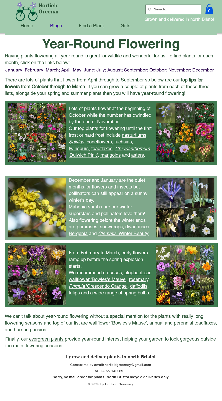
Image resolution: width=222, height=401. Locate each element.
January (13, 70)
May (77, 70)
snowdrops (111, 226)
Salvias (76, 141)
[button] (209, 9)
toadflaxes (102, 148)
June (89, 70)
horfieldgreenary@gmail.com (128, 365)
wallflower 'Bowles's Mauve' (97, 279)
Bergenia (78, 233)
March (52, 70)
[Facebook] (213, 201)
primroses (87, 226)
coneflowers (99, 141)
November (179, 70)
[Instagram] (213, 210)
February (34, 70)
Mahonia (78, 206)
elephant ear (137, 272)
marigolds (110, 155)
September (135, 70)
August (114, 70)
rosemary (138, 279)
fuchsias (123, 141)
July (100, 70)
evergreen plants (46, 339)
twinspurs (79, 148)
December (203, 70)
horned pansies (30, 329)
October (157, 70)
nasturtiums (134, 135)
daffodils (138, 286)
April (65, 70)
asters (137, 155)
